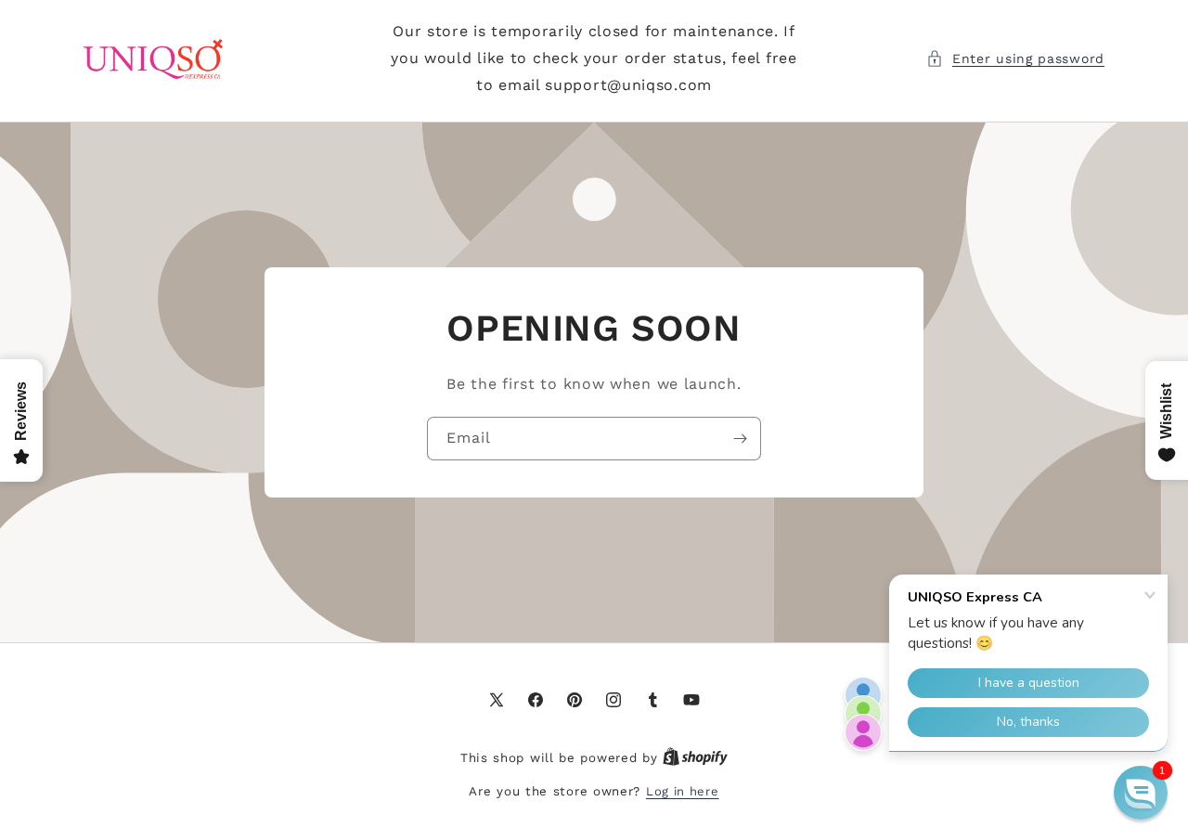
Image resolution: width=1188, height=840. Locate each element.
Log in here (682, 791)
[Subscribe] (739, 438)
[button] (1015, 59)
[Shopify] (695, 758)
